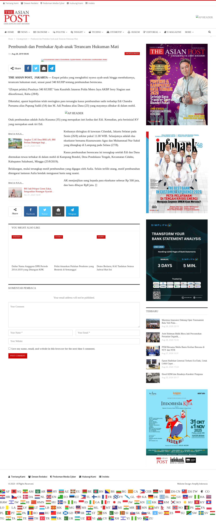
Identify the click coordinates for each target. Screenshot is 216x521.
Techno (96, 32)
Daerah (58, 237)
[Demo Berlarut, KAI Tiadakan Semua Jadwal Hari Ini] (116, 249)
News (24, 32)
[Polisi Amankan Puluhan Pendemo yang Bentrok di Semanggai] (74, 249)
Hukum (135, 32)
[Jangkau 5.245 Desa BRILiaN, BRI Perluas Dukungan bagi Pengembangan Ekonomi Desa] (15, 143)
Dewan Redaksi (31, 3)
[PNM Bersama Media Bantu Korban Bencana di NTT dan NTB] (153, 351)
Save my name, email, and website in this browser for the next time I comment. (53, 348)
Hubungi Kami (76, 3)
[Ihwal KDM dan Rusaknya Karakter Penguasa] (153, 378)
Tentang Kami (12, 3)
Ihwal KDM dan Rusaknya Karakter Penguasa (182, 374)
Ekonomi (42, 32)
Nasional (17, 237)
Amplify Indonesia (200, 483)
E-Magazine (174, 32)
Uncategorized (132, 53)
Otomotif (116, 32)
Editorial (152, 32)
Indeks (91, 3)
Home (11, 32)
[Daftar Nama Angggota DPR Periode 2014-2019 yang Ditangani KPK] (31, 249)
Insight (78, 32)
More (188, 32)
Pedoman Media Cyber (54, 3)
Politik (60, 32)
